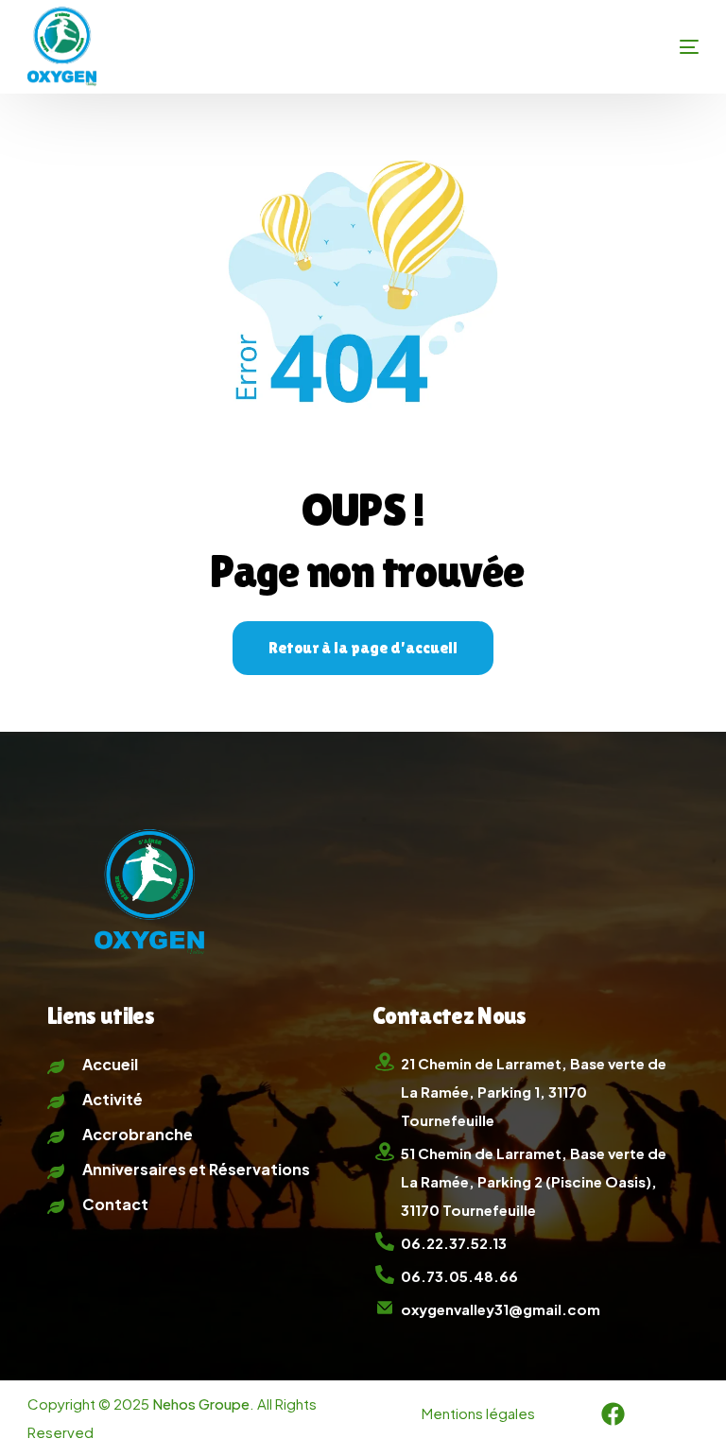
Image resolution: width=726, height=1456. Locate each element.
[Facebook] (612, 1413)
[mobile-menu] (658, 47)
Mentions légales (478, 1413)
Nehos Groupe (201, 1404)
